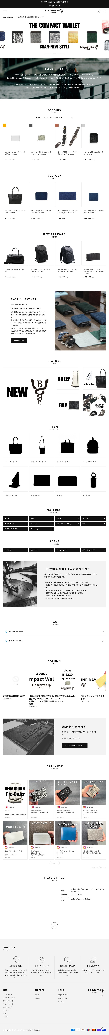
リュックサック (88, 462)
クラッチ (34, 495)
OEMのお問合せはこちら (74, 745)
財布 (58, 495)
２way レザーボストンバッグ (14, 270)
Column (38, 998)
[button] (5, 11)
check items (19, 340)
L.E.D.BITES (11, 1030)
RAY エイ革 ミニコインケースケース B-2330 (41, 153)
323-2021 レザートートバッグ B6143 (15, 212)
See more (54, 863)
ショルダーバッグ (37, 462)
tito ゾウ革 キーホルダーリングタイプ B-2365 (67, 153)
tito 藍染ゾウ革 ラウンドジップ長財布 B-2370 (67, 212)
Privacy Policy (63, 998)
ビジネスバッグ (62, 462)
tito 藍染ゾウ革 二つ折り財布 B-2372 (94, 212)
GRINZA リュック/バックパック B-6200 (40, 270)
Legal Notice (62, 995)
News (37, 995)
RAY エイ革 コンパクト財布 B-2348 (94, 153)
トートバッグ (10, 462)
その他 (85, 495)
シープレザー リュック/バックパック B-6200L (67, 270)
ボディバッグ (10, 495)
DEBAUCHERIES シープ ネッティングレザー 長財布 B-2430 (94, 271)
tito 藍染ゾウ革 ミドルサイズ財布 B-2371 (41, 212)
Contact (61, 1002)
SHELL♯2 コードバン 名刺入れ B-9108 (15, 153)
